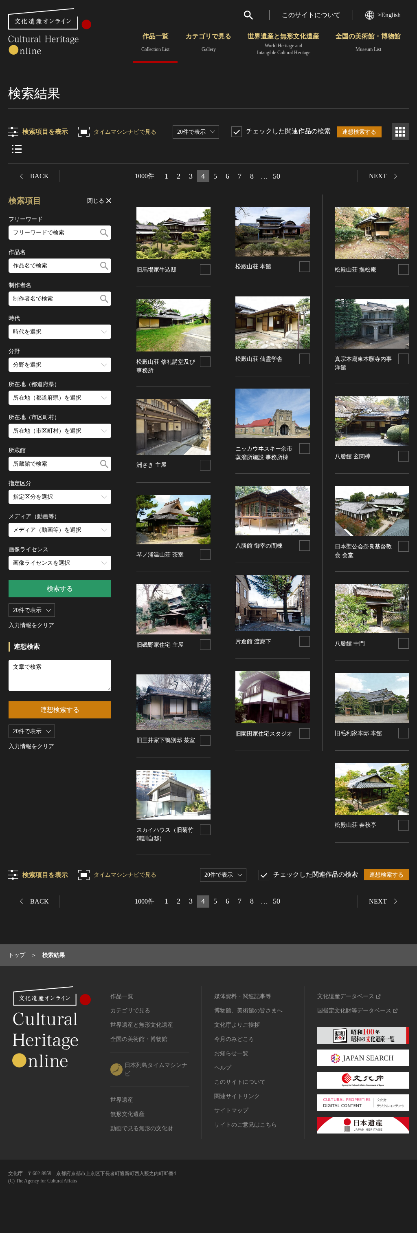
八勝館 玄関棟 (353, 456)
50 (276, 176)
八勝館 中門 (350, 644)
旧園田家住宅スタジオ (263, 734)
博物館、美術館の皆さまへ (248, 1011)
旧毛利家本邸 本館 (358, 733)
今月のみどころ (234, 1039)
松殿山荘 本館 (253, 266)
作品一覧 (155, 42)
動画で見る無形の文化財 (141, 1128)
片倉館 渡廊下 (253, 642)
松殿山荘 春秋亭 (355, 825)
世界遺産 (121, 1100)
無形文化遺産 (127, 1114)
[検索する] (104, 232)
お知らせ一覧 (231, 1053)
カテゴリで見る (208, 42)
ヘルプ (222, 1068)
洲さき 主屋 (151, 465)
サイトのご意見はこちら (245, 1125)
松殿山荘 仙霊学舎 (259, 359)
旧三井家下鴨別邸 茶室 (165, 740)
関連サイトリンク (237, 1096)
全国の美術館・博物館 (368, 42)
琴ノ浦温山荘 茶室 (160, 555)
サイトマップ (231, 1110)
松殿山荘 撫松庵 (355, 270)
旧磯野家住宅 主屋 (160, 645)
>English (389, 14)
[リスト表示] (16, 148)
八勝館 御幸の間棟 (259, 546)
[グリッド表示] (400, 131)
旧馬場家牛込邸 (156, 270)
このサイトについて (311, 14)
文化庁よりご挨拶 (237, 1025)
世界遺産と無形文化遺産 (283, 44)
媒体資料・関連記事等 (242, 996)
